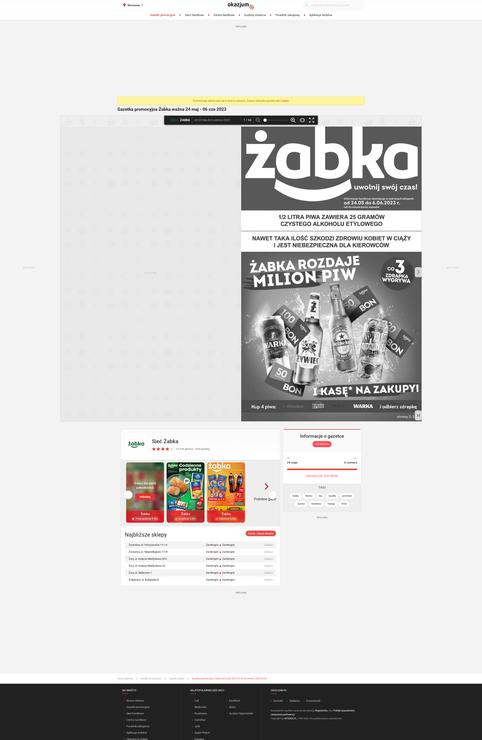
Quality (332, 495)
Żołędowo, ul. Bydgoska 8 (144, 579)
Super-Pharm (202, 732)
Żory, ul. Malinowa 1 (140, 572)
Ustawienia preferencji (283, 714)
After (344, 503)
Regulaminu (321, 710)
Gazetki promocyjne (150, 678)
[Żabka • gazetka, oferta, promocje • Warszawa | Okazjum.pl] (136, 444)
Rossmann (200, 713)
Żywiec (301, 503)
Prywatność (313, 700)
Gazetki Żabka (176, 678)
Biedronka (200, 707)
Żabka (285, 100)
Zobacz (268, 544)
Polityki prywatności (344, 710)
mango (331, 503)
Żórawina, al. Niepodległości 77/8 (148, 551)
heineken (316, 503)
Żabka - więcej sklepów (261, 533)
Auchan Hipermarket (241, 713)
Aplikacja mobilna (136, 732)
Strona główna (125, 678)
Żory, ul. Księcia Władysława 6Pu (148, 558)
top (320, 495)
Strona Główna (135, 700)
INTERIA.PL (290, 718)
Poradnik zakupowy (137, 726)
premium (347, 495)
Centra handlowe (136, 719)
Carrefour (200, 719)
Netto (232, 707)
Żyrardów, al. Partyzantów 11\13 (148, 544)
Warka (308, 495)
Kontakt (278, 700)
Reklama (295, 700)
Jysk (197, 726)
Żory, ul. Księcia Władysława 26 (147, 565)
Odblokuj (145, 496)
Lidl (196, 700)
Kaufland (234, 700)
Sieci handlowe (135, 713)
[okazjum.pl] (241, 6)
